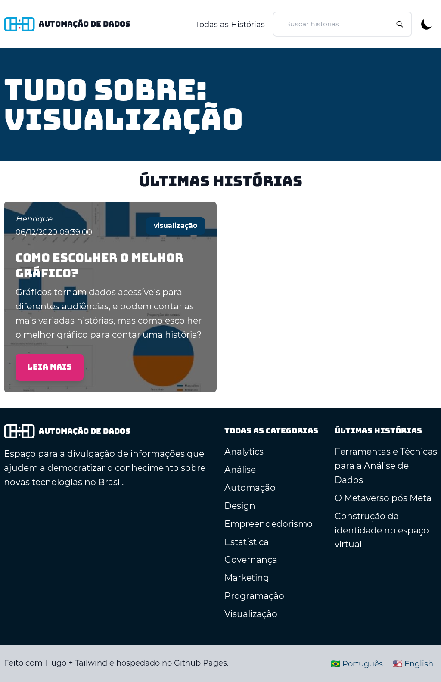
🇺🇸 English (413, 663)
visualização (175, 225)
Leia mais (49, 367)
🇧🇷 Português (357, 663)
